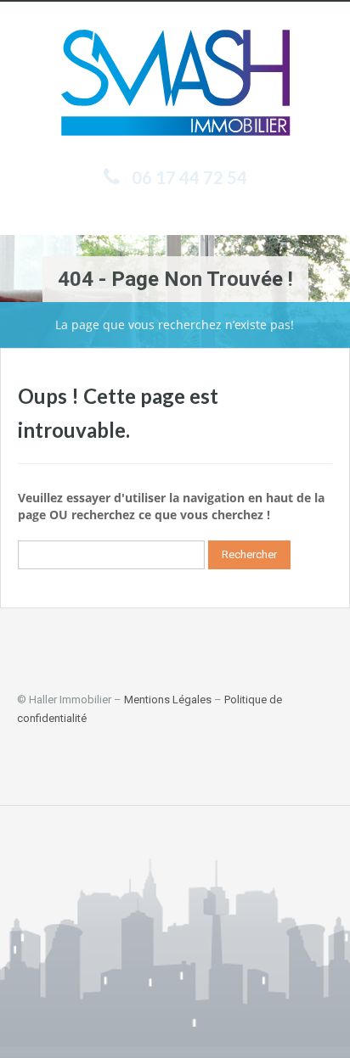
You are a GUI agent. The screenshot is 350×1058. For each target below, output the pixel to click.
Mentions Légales (168, 699)
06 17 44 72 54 (189, 177)
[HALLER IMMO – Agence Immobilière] (175, 86)
